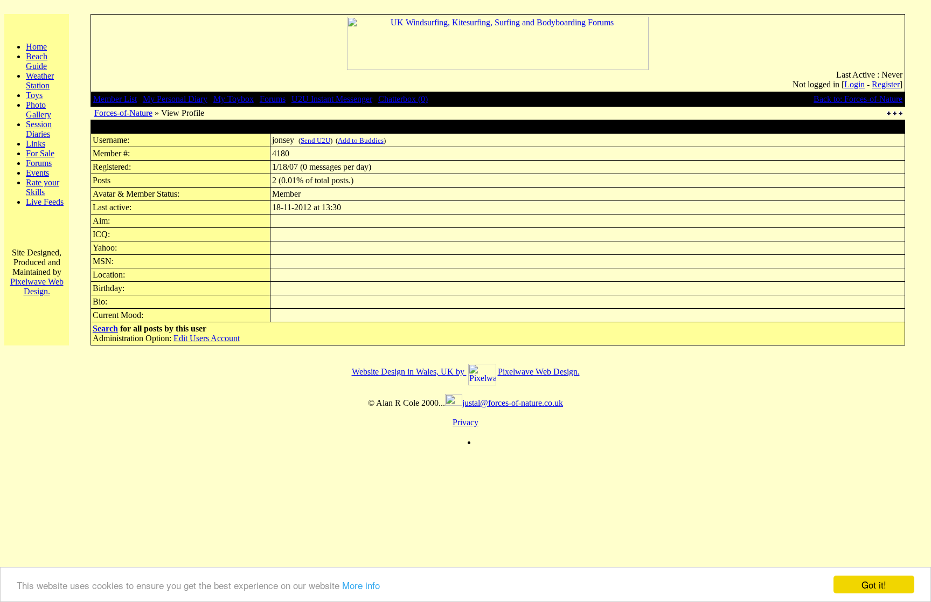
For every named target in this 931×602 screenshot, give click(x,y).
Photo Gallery (38, 109)
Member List (115, 98)
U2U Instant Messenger (331, 98)
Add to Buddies (361, 140)
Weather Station (40, 80)
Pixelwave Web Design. (37, 286)
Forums (39, 163)
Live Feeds (45, 201)
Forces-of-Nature (123, 112)
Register (886, 84)
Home (36, 46)
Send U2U (315, 140)
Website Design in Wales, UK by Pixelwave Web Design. (466, 371)
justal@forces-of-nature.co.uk (512, 402)
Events (37, 172)
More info (361, 585)
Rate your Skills (42, 187)
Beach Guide (36, 61)
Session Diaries (39, 129)
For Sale (40, 153)
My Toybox (233, 98)
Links (35, 143)
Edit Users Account (206, 338)
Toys (34, 95)
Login (854, 84)
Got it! (873, 584)
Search (105, 328)
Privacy (465, 422)
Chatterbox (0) (403, 98)
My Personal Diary (175, 98)
